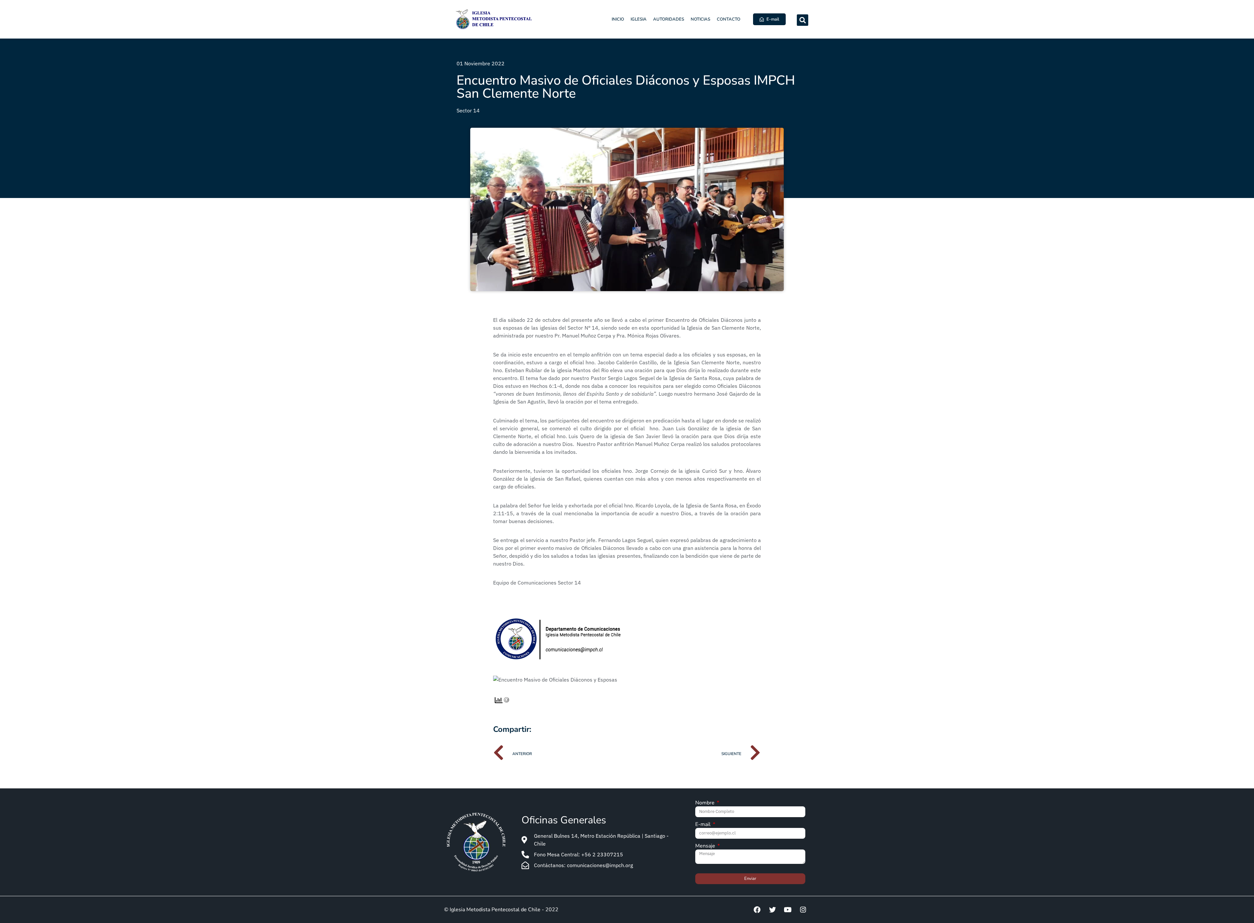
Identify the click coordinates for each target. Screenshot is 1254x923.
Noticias (700, 19)
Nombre (705, 803)
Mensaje (705, 846)
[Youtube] (788, 909)
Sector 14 (468, 110)
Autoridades (668, 19)
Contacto (728, 19)
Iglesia (639, 19)
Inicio (618, 19)
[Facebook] (757, 909)
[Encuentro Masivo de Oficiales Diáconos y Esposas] (555, 679)
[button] (802, 20)
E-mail (703, 825)
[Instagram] (803, 909)
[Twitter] (772, 909)
